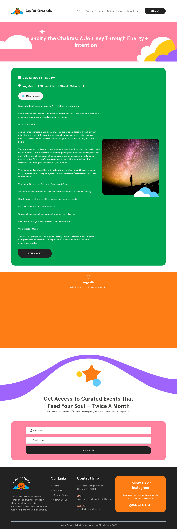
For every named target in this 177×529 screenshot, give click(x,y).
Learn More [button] (35, 253)
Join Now (88, 450)
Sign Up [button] (155, 11)
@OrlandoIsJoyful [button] (140, 505)
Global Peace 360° (107, 525)
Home (56, 485)
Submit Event (115, 11)
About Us (132, 11)
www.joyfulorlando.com (88, 509)
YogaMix (28, 86)
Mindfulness (33, 95)
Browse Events (94, 11)
